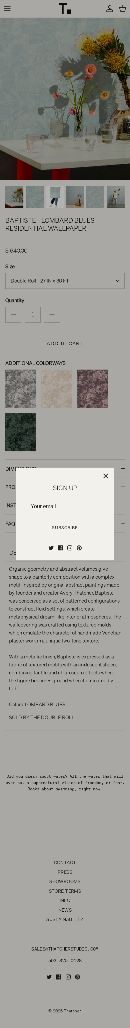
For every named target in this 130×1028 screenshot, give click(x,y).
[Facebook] (60, 547)
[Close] (105, 476)
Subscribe (65, 527)
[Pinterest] (79, 547)
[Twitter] (51, 547)
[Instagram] (69, 547)
